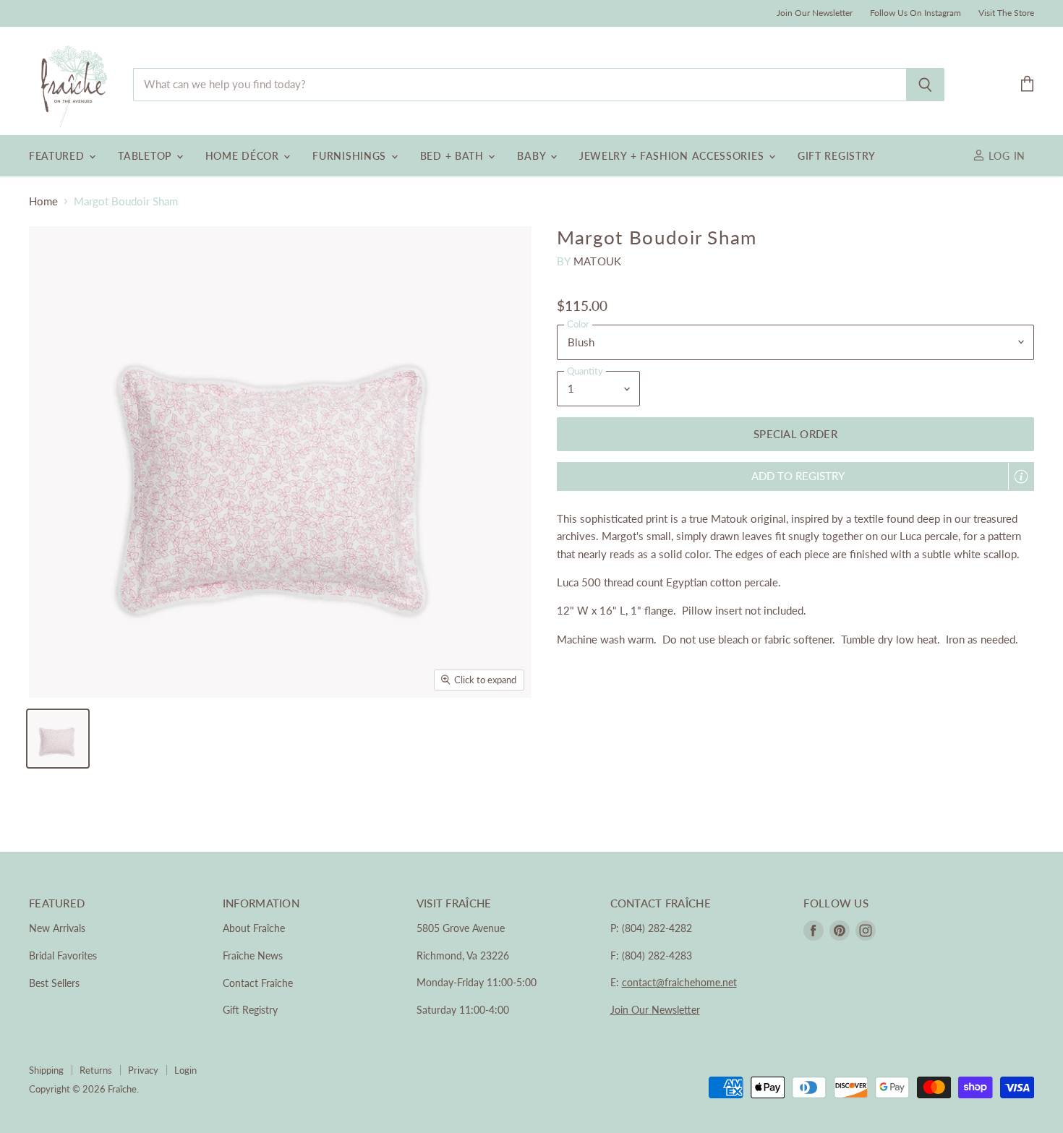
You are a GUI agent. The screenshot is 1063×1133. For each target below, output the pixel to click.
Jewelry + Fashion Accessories (673, 156)
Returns (96, 1070)
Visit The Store (1006, 13)
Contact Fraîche (258, 983)
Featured (58, 156)
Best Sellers (54, 983)
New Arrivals (57, 928)
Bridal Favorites (63, 955)
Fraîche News (253, 955)
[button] (795, 476)
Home (43, 201)
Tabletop (146, 156)
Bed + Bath (453, 156)
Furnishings (350, 156)
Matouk (597, 261)
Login (185, 1070)
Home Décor (244, 156)
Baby (533, 156)
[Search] (925, 84)
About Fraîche (254, 928)
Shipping (46, 1070)
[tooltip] (1021, 476)
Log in (1005, 156)
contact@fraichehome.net (679, 982)
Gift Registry (837, 156)
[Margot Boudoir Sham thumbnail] (57, 738)
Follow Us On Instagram (915, 13)
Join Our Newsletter (815, 13)
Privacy (143, 1070)
